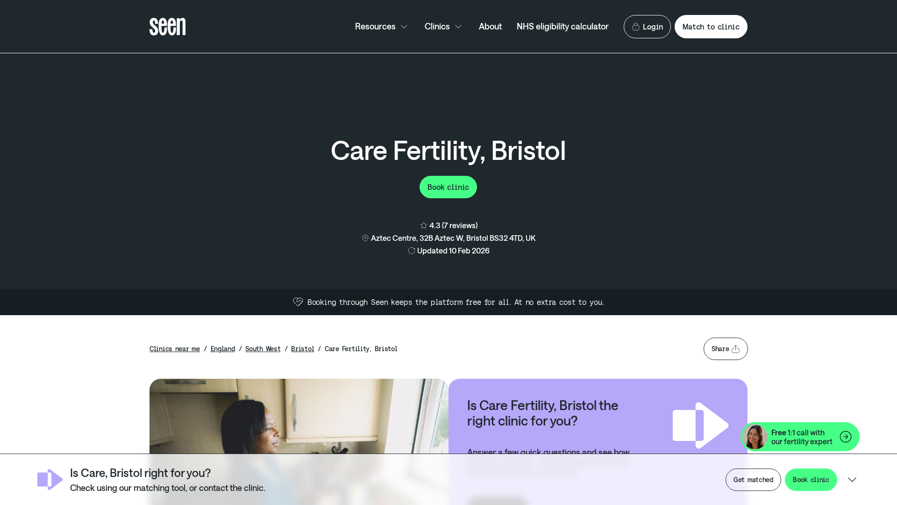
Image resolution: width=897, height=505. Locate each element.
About (490, 26)
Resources (375, 26)
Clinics (437, 26)
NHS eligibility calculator (563, 26)
